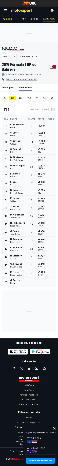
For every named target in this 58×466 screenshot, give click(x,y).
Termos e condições (19, 451)
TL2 (21, 98)
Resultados (25, 87)
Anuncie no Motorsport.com (29, 422)
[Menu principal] (5, 10)
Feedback (29, 417)
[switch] (41, 109)
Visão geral (8, 87)
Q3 (51, 98)
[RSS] (44, 368)
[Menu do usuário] (52, 11)
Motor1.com (29, 390)
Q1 (37, 98)
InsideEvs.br (29, 385)
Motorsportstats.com (29, 404)
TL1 (12, 98)
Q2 (44, 98)
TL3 (29, 98)
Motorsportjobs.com (29, 394)
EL (5, 98)
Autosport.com (29, 399)
